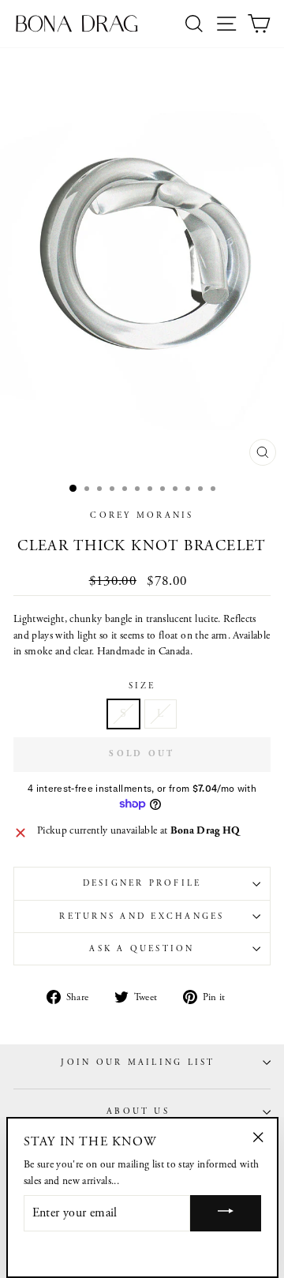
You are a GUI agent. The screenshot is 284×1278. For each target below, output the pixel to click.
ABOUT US (138, 1111)
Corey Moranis (141, 515)
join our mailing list (138, 1062)
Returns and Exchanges (141, 916)
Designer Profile (142, 883)
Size (142, 685)
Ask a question (141, 948)
